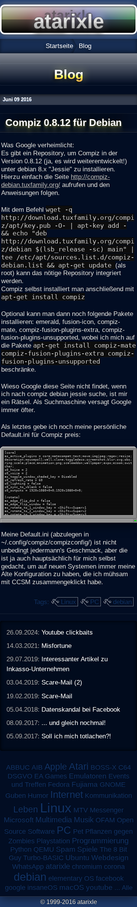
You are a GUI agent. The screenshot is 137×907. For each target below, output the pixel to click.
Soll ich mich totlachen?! (76, 736)
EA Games (50, 776)
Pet (78, 831)
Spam (65, 849)
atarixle (58, 866)
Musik (84, 819)
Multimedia (53, 819)
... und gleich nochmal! (73, 723)
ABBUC (18, 767)
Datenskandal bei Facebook (80, 709)
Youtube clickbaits (67, 632)
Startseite (59, 46)
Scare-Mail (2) (61, 682)
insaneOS (42, 887)
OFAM (105, 820)
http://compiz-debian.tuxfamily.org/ (55, 180)
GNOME (113, 784)
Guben (15, 795)
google (15, 887)
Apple (56, 767)
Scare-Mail (56, 696)
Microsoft (18, 820)
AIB (37, 767)
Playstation (53, 841)
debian (122, 602)
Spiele (87, 849)
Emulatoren (88, 776)
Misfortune (56, 645)
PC (94, 602)
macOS (71, 887)
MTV (80, 810)
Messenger (107, 810)
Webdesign (110, 858)
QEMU (43, 849)
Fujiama (85, 784)
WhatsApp (28, 866)
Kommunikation (108, 795)
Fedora (59, 784)
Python (21, 849)
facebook (110, 878)
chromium (87, 866)
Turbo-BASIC (43, 858)
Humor (38, 795)
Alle (127, 887)
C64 (124, 767)
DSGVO (20, 776)
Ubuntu (77, 858)
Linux (68, 602)
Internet (66, 794)
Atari (79, 766)
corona (114, 866)
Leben (25, 809)
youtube (99, 887)
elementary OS (71, 878)
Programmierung (100, 840)
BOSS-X (103, 767)
